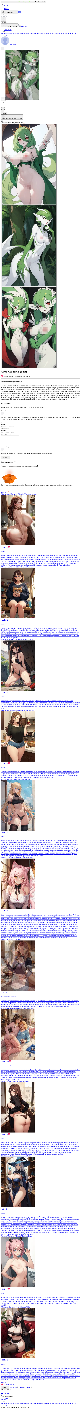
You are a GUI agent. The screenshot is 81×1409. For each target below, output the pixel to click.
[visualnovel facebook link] (2, 1394)
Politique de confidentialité (10, 33)
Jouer (4, 113)
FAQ (2, 1400)
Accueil (6, 5)
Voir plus (4, 492)
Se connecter (9, 12)
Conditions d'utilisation (26, 33)
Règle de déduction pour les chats (12, 117)
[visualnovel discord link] (19, 12)
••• (2, 111)
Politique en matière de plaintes (44, 33)
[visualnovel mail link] (7, 1400)
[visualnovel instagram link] (8, 1394)
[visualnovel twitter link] (5, 1394)
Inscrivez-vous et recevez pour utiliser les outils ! (23, 2)
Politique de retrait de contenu (64, 33)
